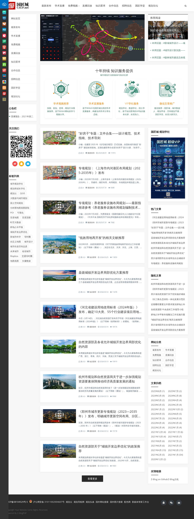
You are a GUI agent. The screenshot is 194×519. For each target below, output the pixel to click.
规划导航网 (79, 501)
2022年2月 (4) (158, 427)
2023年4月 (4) (175, 400)
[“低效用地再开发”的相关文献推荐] (59, 252)
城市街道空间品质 (18, 246)
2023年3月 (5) (158, 404)
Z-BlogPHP (22, 513)
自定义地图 (15, 241)
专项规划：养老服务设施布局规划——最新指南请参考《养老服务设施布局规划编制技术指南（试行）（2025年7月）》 (110, 207)
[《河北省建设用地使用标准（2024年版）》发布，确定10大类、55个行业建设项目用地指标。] (59, 317)
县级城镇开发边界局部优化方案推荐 (104, 272)
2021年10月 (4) (158, 436)
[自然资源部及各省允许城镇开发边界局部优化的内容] (59, 352)
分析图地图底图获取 (19, 207)
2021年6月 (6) (158, 445)
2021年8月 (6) (158, 441)
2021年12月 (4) (158, 432)
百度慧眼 (26, 217)
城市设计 (28, 241)
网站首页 (15, 18)
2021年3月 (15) (175, 450)
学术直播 (59, 5)
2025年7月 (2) (175, 391)
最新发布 (46, 5)
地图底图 (14, 260)
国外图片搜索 (116, 501)
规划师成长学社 (17, 188)
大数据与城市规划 (18, 198)
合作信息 (113, 5)
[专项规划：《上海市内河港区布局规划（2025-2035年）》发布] (59, 178)
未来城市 (14, 251)
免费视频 (73, 5)
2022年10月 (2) (175, 409)
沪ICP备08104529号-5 (17, 501)
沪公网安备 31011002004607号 (48, 501)
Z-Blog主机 (173, 479)
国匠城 (21, 5)
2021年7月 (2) (175, 441)
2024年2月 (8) (175, 395)
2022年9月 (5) (158, 413)
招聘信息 (127, 5)
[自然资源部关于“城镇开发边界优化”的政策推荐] (59, 457)
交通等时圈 (27, 256)
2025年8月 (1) (158, 391)
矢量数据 (26, 260)
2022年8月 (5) (175, 413)
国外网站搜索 (102, 501)
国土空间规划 (16, 203)
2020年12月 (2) (158, 459)
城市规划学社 (16, 183)
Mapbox (14, 256)
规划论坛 (153, 5)
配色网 (127, 501)
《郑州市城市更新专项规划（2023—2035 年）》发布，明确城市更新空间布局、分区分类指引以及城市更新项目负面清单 (110, 416)
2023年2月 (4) (175, 404)
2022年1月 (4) (175, 427)
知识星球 (100, 5)
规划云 (13, 193)
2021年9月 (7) (175, 436)
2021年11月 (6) (175, 432)
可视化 (20, 212)
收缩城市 (26, 251)
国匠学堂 (140, 5)
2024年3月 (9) (158, 395)
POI (12, 212)
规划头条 (90, 501)
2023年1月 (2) (158, 409)
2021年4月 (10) (158, 450)
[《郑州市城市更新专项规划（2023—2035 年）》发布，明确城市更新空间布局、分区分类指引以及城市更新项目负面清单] (59, 422)
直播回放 (87, 5)
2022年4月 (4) (158, 423)
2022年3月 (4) (175, 423)
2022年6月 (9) (175, 418)
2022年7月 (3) (158, 418)
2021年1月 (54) (175, 454)
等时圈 (27, 236)
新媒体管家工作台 (140, 501)
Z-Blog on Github (159, 479)
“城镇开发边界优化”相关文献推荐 (166, 319)
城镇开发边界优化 (18, 231)
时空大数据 (15, 222)
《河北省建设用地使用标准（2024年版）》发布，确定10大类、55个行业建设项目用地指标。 (109, 311)
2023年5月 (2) (158, 400)
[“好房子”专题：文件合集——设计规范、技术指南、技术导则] (59, 144)
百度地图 (14, 217)
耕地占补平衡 (16, 227)
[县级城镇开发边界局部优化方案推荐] (59, 280)
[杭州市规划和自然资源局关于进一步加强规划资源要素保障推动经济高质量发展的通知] (59, 388)
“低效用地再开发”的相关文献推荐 (102, 237)
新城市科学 (15, 236)
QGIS (22, 193)
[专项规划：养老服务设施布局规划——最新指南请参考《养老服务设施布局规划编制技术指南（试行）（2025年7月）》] (59, 213)
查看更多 (92, 478)
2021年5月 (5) (175, 445)
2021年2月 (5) (158, 454)
